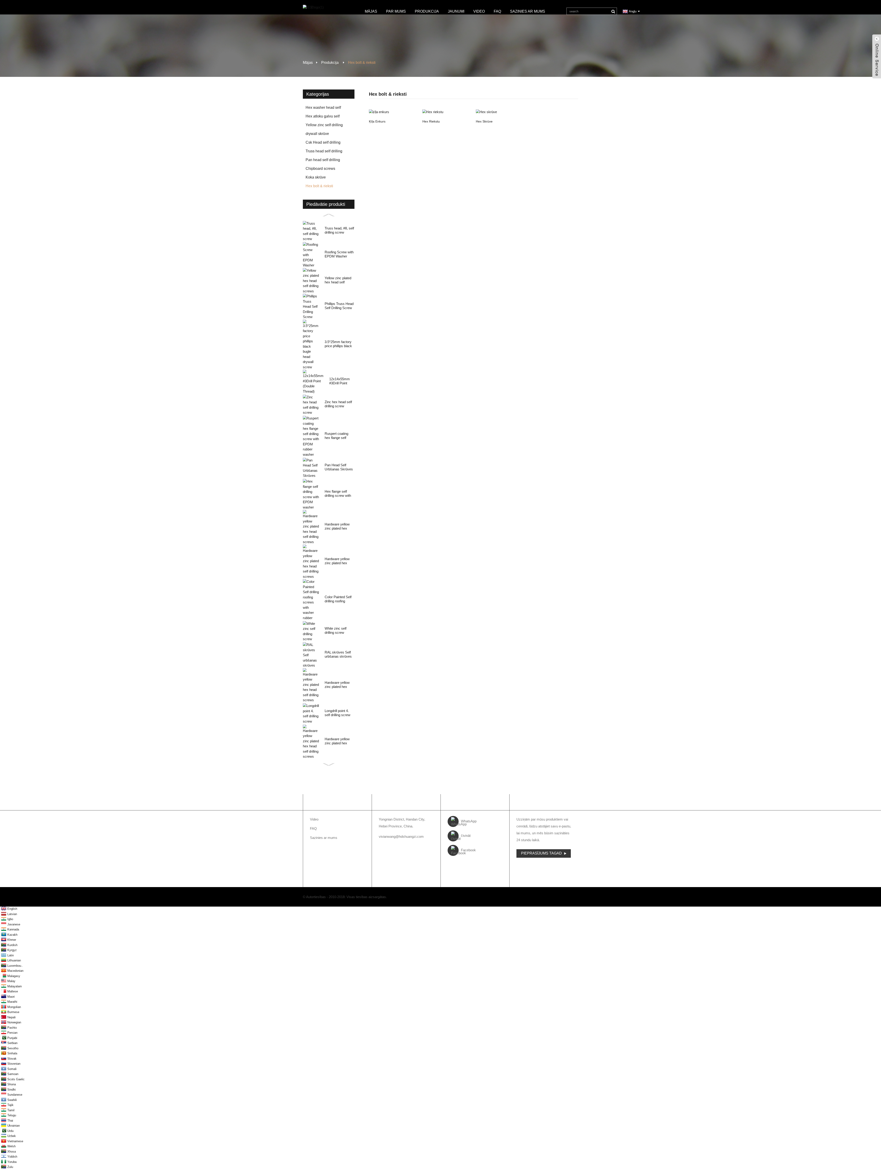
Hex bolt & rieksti (362, 62)
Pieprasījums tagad (541, 853)
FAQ (497, 11)
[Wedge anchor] (393, 111)
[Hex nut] (446, 111)
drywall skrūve (317, 134)
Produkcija (427, 11)
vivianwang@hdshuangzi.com (401, 836)
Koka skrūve (316, 177)
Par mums (396, 11)
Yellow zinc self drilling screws (324, 126)
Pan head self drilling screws (323, 161)
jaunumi (456, 11)
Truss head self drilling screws (324, 152)
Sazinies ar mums (527, 11)
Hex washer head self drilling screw (323, 109)
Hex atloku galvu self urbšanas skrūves (323, 117)
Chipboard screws (320, 168)
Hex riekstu (431, 121)
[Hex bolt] (500, 111)
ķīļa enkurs (377, 121)
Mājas (371, 11)
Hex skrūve (484, 121)
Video (479, 11)
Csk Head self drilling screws (323, 143)
